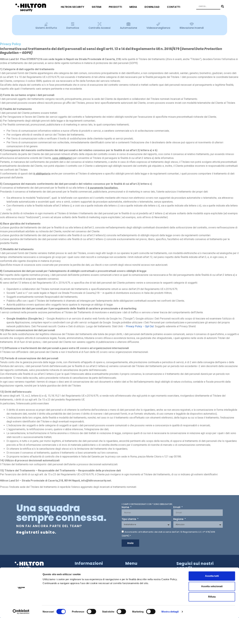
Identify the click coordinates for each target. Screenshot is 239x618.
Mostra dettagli (170, 611)
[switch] (91, 611)
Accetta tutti (212, 575)
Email (177, 507)
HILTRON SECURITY (72, 7)
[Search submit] (222, 6)
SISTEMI (96, 7)
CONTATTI (173, 7)
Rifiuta (212, 596)
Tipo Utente (129, 519)
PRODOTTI (115, 7)
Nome (126, 507)
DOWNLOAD (152, 7)
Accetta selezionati (212, 586)
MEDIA (133, 7)
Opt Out (149, 326)
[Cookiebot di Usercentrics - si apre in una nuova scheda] (21, 611)
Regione (178, 519)
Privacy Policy (134, 326)
